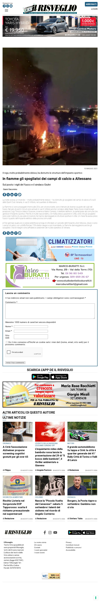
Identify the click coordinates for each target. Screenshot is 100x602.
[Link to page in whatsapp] (19, 194)
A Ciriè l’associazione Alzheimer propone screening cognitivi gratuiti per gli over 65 (15, 451)
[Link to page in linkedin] (12, 194)
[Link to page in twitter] (8, 194)
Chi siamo (38, 545)
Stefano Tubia (75, 518)
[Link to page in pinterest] (16, 194)
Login (94, 9)
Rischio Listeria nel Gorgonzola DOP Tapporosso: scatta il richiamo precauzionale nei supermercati (16, 507)
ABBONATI (91, 4)
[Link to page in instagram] (7, 6)
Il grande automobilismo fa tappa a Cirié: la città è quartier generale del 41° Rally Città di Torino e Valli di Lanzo (82, 453)
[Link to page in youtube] (11, 6)
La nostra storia (40, 542)
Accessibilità (70, 550)
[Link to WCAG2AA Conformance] (50, 576)
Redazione (74, 470)
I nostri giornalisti (40, 550)
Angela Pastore (44, 470)
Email (8, 331)
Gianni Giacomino (10, 189)
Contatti (37, 547)
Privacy (68, 542)
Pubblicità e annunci (73, 547)
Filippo (8, 470)
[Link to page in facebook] (4, 6)
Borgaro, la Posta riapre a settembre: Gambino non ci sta (81, 504)
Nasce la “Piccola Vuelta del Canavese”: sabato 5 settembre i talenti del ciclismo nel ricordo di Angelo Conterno (49, 507)
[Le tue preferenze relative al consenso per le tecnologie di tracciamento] (95, 597)
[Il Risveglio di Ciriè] (50, 8)
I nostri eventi (39, 553)
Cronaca (7, 443)
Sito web (7, 336)
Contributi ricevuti (72, 545)
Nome (9, 326)
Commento (11, 302)
